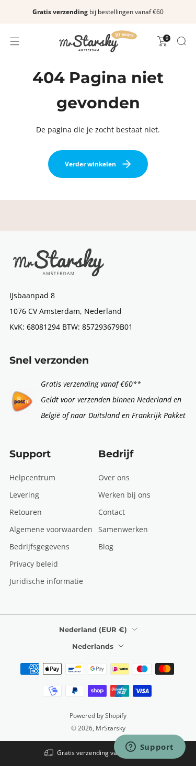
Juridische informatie (46, 581)
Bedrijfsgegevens (39, 546)
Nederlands (92, 646)
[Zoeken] (181, 41)
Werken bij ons (124, 495)
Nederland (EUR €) (93, 629)
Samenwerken (123, 529)
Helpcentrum (32, 477)
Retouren (25, 512)
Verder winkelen (90, 164)
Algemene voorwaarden (51, 529)
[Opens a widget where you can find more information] (149, 748)
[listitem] (98, 12)
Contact (111, 512)
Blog (105, 546)
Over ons (114, 477)
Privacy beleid (33, 564)
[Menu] (14, 41)
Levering (24, 495)
